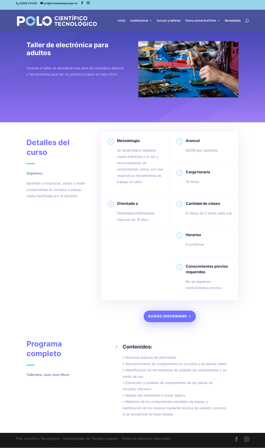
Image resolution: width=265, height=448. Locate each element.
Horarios (193, 235)
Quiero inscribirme (167, 316)
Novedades (233, 20)
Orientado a (127, 203)
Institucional (139, 20)
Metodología (128, 140)
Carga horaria (198, 172)
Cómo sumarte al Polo (200, 20)
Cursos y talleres (169, 20)
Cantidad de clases (203, 203)
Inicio (122, 20)
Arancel (193, 140)
